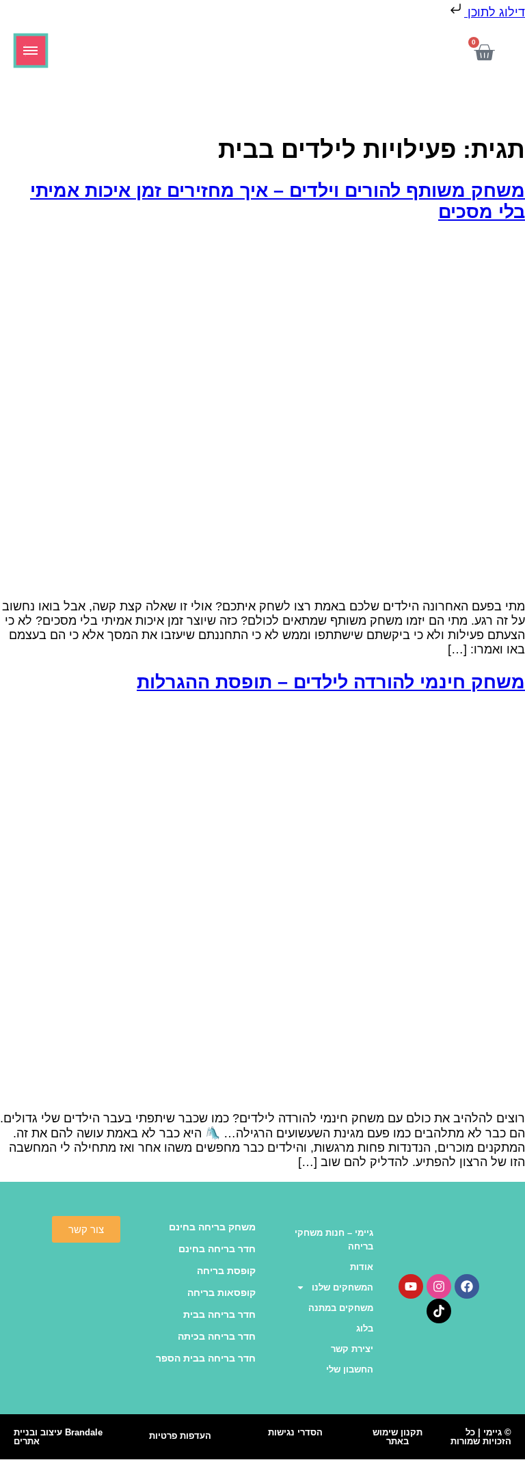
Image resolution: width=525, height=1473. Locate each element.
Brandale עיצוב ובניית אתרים (58, 1436)
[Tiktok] (439, 1311)
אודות (361, 1267)
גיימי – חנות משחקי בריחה (334, 1240)
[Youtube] (411, 1286)
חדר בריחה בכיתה (217, 1336)
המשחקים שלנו (342, 1287)
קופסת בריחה (226, 1270)
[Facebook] (467, 1286)
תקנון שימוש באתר (397, 1436)
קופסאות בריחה (221, 1292)
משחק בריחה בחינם (212, 1226)
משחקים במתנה (340, 1308)
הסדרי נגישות (295, 1432)
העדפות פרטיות (180, 1436)
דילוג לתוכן (494, 12)
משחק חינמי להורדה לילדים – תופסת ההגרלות (331, 682)
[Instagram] (439, 1286)
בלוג (364, 1328)
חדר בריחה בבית (219, 1314)
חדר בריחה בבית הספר (206, 1358)
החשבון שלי (349, 1369)
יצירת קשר (352, 1349)
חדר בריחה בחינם (217, 1248)
